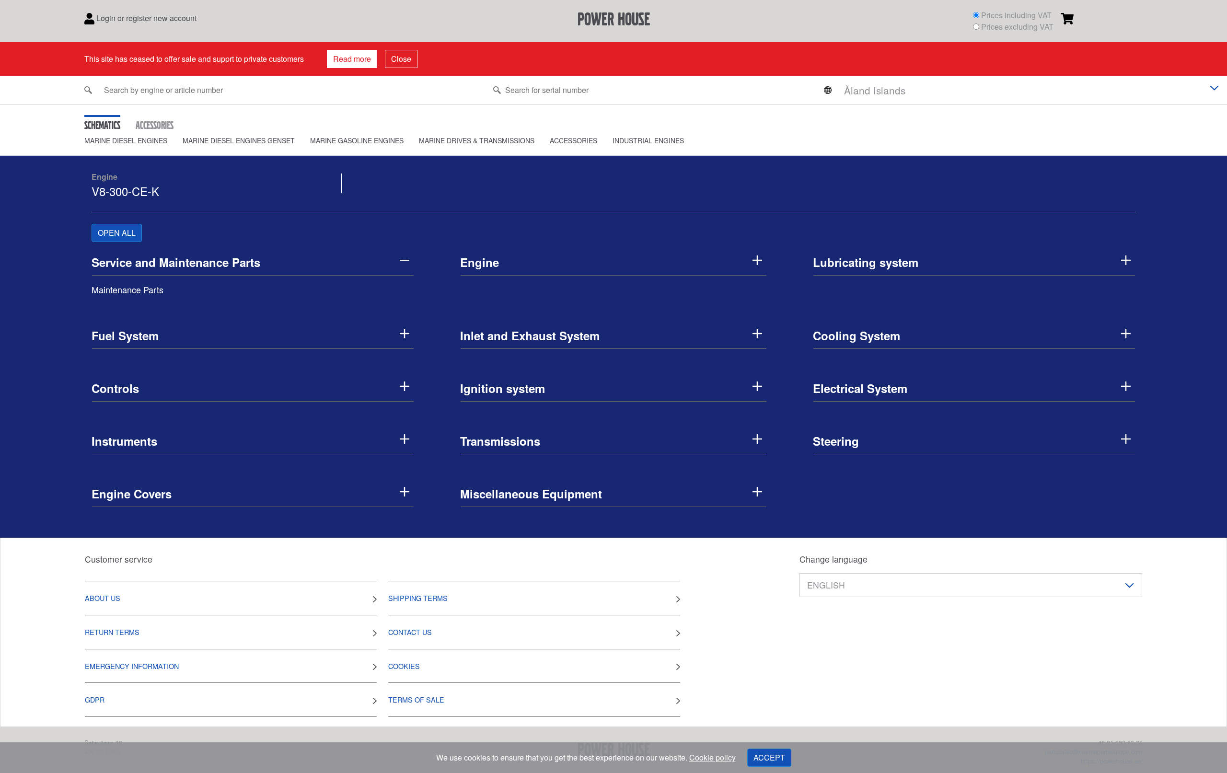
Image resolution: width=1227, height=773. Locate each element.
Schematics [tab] (102, 125)
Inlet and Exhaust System (530, 335)
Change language (833, 559)
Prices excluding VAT (1017, 26)
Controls (115, 388)
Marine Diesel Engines (125, 140)
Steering (836, 441)
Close (401, 58)
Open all (117, 232)
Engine (104, 176)
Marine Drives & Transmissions (476, 140)
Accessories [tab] (155, 125)
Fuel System (125, 335)
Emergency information (132, 666)
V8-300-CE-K (125, 191)
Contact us (410, 632)
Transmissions (500, 441)
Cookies (404, 666)
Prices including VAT (1016, 15)
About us (102, 598)
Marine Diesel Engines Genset (239, 140)
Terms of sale (416, 699)
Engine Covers (132, 493)
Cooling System (856, 335)
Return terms (112, 632)
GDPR (94, 699)
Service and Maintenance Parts (176, 262)
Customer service (118, 559)
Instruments (124, 441)
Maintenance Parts (127, 289)
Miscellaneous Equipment (531, 493)
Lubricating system (865, 262)
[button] (133, 141)
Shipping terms (418, 598)
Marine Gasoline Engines (357, 140)
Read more (352, 58)
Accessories (573, 140)
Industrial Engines (648, 140)
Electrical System (860, 388)
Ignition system (502, 388)
